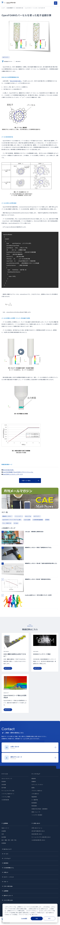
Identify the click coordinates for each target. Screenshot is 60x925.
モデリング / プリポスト (37, 784)
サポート (6, 881)
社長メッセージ (5, 828)
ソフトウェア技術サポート (8, 793)
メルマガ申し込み (8, 900)
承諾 (37, 918)
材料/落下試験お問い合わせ (38, 831)
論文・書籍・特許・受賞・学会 (9, 840)
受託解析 (4, 781)
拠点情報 (4, 837)
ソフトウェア (36, 774)
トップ (3, 7)
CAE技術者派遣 (5, 799)
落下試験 (4, 787)
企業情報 (5, 823)
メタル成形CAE (35, 793)
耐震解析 (34, 781)
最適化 (33, 787)
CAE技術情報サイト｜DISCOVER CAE (14, 7)
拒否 (49, 918)
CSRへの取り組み (8, 886)
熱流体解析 (34, 806)
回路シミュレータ (36, 812)
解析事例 (6, 863)
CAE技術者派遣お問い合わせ (38, 840)
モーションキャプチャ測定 (8, 790)
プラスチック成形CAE (37, 790)
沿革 (3, 834)
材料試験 (4, 784)
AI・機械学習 (35, 799)
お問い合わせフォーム (37, 828)
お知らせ (6, 872)
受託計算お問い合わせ (37, 834)
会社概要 (4, 831)
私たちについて (8, 849)
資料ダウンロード (8, 895)
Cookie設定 (24, 918)
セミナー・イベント (9, 877)
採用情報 (4, 843)
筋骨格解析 (34, 803)
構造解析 (34, 778)
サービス (5, 774)
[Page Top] (58, 923)
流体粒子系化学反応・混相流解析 (39, 809)
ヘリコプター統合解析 (37, 815)
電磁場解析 (34, 796)
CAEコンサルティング (7, 778)
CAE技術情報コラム (9, 867)
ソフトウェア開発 (6, 796)
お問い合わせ (36, 823)
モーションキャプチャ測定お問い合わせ (41, 837)
